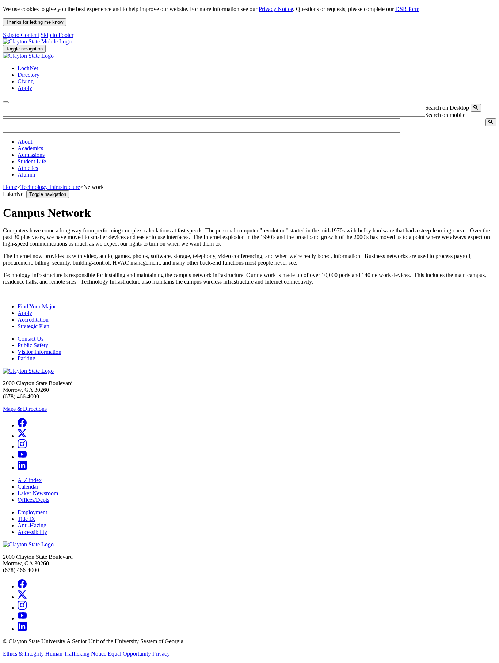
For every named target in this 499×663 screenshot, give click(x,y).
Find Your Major (37, 306)
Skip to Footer (57, 35)
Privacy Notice (276, 9)
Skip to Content (21, 35)
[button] (25, 142)
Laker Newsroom (38, 493)
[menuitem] (257, 142)
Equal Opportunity (129, 654)
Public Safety (33, 345)
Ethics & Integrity (23, 654)
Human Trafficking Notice (75, 654)
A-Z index (30, 480)
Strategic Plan (33, 326)
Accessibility (32, 532)
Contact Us (30, 339)
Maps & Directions (25, 409)
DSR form (407, 9)
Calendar (28, 487)
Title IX (26, 519)
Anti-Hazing (32, 525)
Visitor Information (39, 352)
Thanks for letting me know (34, 22)
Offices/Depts (33, 500)
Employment (32, 512)
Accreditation (33, 320)
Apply (25, 313)
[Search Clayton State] (476, 108)
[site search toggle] (6, 102)
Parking (26, 358)
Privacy (161, 654)
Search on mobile (445, 115)
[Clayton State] (37, 41)
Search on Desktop (447, 108)
